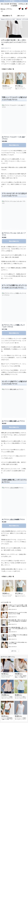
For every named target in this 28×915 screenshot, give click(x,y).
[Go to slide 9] (15, 132)
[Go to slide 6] (12, 132)
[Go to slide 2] (10, 228)
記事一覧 (18, 19)
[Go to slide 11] (17, 132)
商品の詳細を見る (14, 145)
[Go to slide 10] (16, 132)
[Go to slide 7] (13, 132)
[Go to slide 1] (9, 228)
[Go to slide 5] (11, 132)
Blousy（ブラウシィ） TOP (8, 19)
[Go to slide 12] (18, 132)
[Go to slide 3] (9, 132)
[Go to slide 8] (14, 132)
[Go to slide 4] (10, 132)
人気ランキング (20, 15)
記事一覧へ (15, 651)
